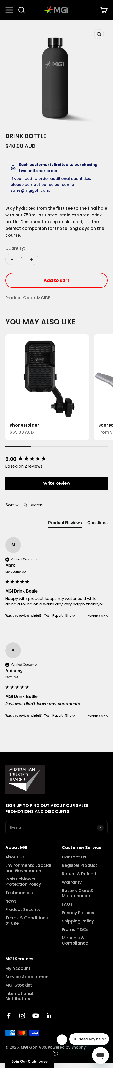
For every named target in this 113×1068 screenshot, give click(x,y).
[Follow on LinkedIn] (49, 1015)
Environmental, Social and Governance (28, 868)
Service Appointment (27, 976)
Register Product (79, 865)
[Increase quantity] (31, 259)
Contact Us (74, 857)
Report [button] (57, 616)
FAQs (67, 904)
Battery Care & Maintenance (78, 893)
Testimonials (19, 892)
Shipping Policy (78, 921)
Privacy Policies (78, 912)
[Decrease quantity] (12, 259)
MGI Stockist (18, 985)
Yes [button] (47, 616)
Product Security (22, 909)
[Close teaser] (55, 1053)
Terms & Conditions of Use (26, 920)
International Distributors (19, 996)
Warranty (72, 882)
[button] (29, 1061)
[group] (56, 459)
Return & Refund (79, 874)
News (11, 901)
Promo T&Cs (75, 929)
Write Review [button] (56, 483)
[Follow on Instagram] (22, 1015)
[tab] (65, 524)
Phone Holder (24, 425)
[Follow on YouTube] (35, 1015)
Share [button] (70, 616)
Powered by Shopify (67, 1047)
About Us (15, 857)
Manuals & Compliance (75, 940)
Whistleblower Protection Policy (23, 882)
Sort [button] (10, 505)
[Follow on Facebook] (8, 1015)
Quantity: (15, 248)
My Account (17, 968)
